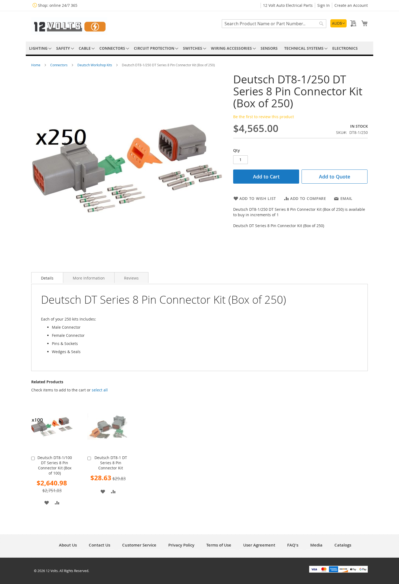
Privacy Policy (181, 545)
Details (47, 278)
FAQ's (292, 545)
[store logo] (69, 26)
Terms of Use (218, 545)
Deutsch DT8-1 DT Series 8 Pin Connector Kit (110, 462)
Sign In (323, 5)
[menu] (199, 48)
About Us (68, 545)
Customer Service (139, 545)
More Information (89, 278)
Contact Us (99, 545)
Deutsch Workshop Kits (95, 65)
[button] (338, 23)
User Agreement (259, 545)
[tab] (47, 277)
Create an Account (351, 5)
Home (36, 65)
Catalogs (342, 545)
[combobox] (274, 23)
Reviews (131, 278)
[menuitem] (39, 48)
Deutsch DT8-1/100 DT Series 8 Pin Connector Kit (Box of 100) (54, 465)
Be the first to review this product (263, 116)
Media (316, 545)
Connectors (59, 65)
